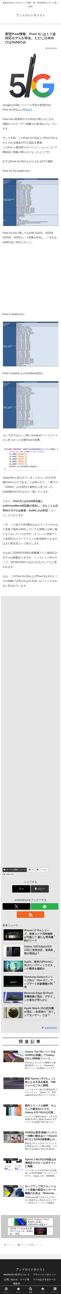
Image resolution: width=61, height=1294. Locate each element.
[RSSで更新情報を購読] (30, 914)
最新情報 (10, 874)
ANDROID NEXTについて (16, 1274)
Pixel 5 (28, 109)
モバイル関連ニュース (16, 870)
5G (33, 870)
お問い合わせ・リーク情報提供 (16, 1281)
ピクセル (43, 870)
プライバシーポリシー (44, 1274)
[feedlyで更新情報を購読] (44, 906)
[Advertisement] (30, 280)
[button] (40, 889)
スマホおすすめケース (44, 1279)
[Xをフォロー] (16, 906)
